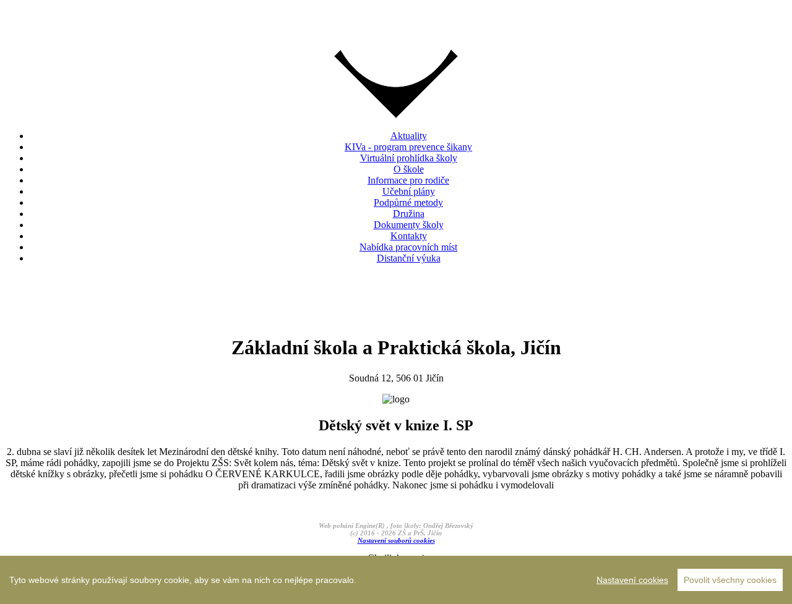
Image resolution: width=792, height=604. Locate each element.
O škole (409, 169)
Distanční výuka (409, 258)
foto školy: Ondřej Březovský (431, 525)
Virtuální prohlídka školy (408, 158)
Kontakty (408, 236)
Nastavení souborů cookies (396, 540)
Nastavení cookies (632, 580)
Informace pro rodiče (408, 180)
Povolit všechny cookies (730, 580)
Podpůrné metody (408, 202)
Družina (408, 213)
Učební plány (408, 191)
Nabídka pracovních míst (408, 247)
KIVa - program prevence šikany (408, 147)
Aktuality (408, 135)
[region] (396, 580)
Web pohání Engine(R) (353, 525)
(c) (354, 533)
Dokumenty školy (409, 224)
